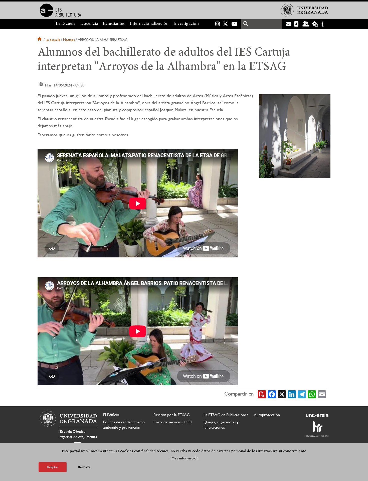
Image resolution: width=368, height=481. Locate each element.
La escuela (53, 40)
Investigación (186, 24)
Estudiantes (114, 24)
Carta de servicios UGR (172, 422)
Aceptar (52, 467)
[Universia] (317, 415)
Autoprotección (267, 414)
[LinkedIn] (292, 393)
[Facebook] (272, 393)
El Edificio (111, 414)
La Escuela (65, 24)
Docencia (89, 24)
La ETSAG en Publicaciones (226, 414)
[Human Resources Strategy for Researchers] (317, 429)
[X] (282, 393)
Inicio (40, 39)
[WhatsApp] (312, 393)
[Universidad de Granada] (304, 10)
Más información (185, 458)
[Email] (322, 393)
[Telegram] (302, 393)
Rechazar (85, 467)
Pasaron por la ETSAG (171, 414)
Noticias (69, 40)
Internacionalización (149, 24)
